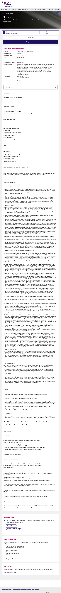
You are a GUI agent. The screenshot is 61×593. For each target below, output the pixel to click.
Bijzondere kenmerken (9, 62)
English (3, 589)
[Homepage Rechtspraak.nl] (6, 3)
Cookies (14, 589)
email (58, 589)
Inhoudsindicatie (7, 64)
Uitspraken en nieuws (16, 9)
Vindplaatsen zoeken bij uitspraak (13, 528)
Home (2, 9)
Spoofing (25, 589)
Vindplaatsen (6, 76)
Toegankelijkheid (19, 589)
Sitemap (6, 589)
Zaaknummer (6, 57)
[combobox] (30, 87)
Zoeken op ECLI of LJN (11, 525)
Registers (24, 9)
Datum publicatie (7, 55)
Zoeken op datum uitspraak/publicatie (14, 522)
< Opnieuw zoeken (30, 37)
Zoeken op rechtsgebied (11, 527)
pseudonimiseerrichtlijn (11, 33)
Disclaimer (37, 589)
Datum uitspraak (7, 53)
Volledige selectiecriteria (10, 558)
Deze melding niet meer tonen (47, 32)
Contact (43, 9)
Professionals (38, 9)
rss (56, 589)
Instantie (5, 51)
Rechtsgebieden (7, 60)
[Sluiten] (57, 32)
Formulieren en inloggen (54, 9)
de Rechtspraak (30, 9)
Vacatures (29, 589)
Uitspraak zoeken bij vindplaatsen (13, 529)
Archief (33, 589)
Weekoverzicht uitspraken (11, 572)
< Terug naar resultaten (30, 42)
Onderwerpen (8, 9)
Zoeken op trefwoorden (11, 524)
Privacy (10, 589)
